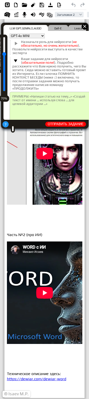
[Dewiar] (7, 4)
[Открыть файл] (24, 4)
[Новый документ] (16, 4)
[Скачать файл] (50, 4)
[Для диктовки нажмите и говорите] (24, 14)
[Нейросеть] (7, 14)
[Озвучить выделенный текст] (33, 14)
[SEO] (16, 14)
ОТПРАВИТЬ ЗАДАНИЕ (66, 124)
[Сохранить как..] (59, 4)
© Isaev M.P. (16, 393)
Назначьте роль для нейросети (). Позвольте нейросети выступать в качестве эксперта (47, 47)
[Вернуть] (82, 4)
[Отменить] (73, 4)
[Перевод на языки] (50, 14)
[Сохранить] (42, 4)
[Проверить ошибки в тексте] (42, 14)
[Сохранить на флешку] (33, 4)
